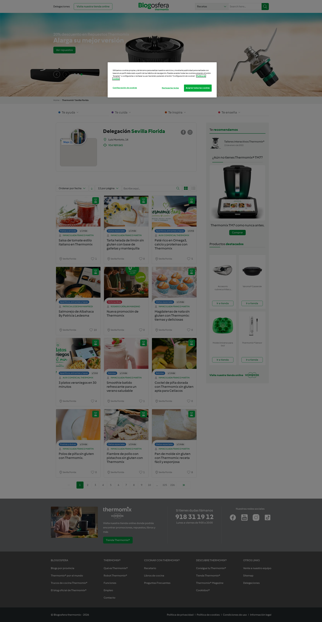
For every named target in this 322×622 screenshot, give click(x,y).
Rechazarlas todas (170, 88)
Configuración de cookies (125, 88)
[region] (162, 79)
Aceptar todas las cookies (198, 88)
